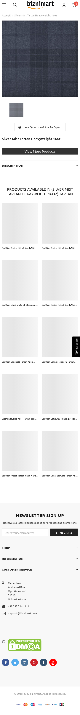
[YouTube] (53, 662)
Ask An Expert (53, 127)
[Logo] (40, 4)
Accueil (6, 15)
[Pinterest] (34, 662)
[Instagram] (24, 662)
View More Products (40, 151)
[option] (40, 59)
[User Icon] (64, 5)
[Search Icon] (18, 5)
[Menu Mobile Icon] (4, 5)
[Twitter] (15, 662)
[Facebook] (5, 662)
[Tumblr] (43, 662)
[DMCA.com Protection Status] (24, 644)
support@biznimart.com (22, 613)
